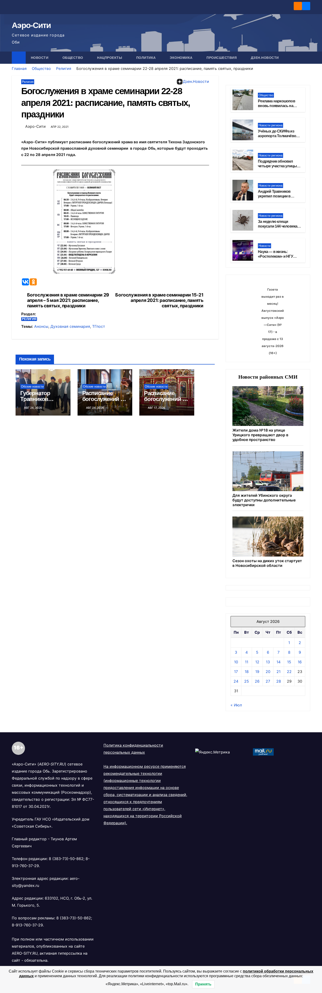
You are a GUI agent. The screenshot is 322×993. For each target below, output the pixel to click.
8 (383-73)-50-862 (66, 858)
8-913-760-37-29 (27, 925)
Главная (19, 68)
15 (289, 662)
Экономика (182, 58)
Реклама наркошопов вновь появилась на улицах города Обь (276, 106)
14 (279, 662)
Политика (146, 58)
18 (247, 671)
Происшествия (222, 58)
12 (257, 662)
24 (236, 681)
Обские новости (32, 386)
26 (257, 681)
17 (236, 671)
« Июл (236, 705)
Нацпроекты (110, 58)
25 (246, 681)
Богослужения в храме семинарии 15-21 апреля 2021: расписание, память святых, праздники (159, 300)
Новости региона (270, 125)
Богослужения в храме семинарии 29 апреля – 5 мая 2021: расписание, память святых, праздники (68, 300)
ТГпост (98, 326)
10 (236, 662)
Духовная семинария (70, 326)
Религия (63, 68)
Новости (40, 58)
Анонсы (41, 326)
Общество (73, 58)
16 (300, 662)
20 (268, 671)
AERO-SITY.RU (24, 953)
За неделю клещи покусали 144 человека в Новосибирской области (279, 226)
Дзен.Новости (265, 58)
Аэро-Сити (31, 25)
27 (268, 681)
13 (268, 662)
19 (257, 671)
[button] (306, 57)
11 (246, 662)
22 (289, 671)
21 (279, 671)
